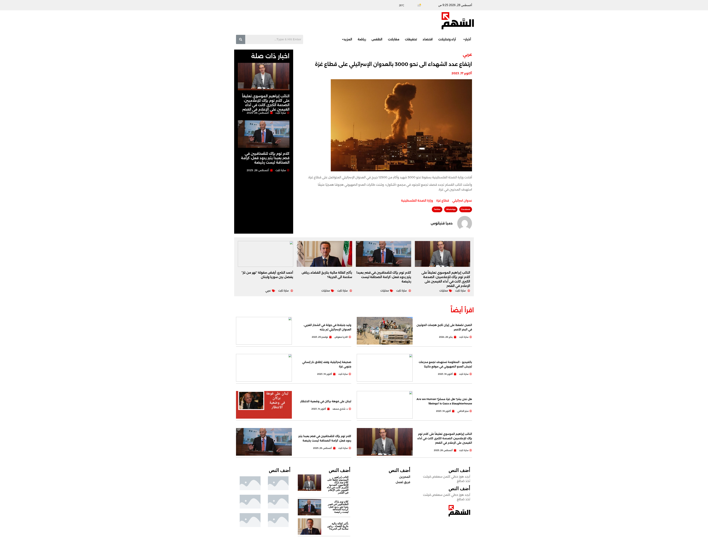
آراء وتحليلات (447, 39)
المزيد (348, 39)
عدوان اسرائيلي (462, 200)
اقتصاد (428, 39)
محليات (443, 290)
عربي (467, 54)
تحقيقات (411, 39)
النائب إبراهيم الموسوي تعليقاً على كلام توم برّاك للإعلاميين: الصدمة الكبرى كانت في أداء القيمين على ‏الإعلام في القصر (444, 438)
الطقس (377, 39)
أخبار (468, 39)
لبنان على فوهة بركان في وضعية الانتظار (325, 401)
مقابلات (393, 39)
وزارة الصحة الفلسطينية (417, 200)
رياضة (362, 39)
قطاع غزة (442, 200)
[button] (466, 39)
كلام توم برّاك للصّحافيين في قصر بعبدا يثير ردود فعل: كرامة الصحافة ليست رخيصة (265, 158)
